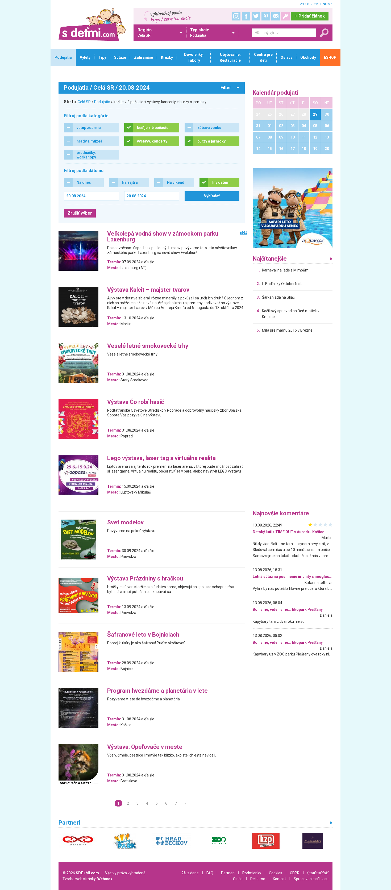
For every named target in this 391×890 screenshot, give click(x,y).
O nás (238, 879)
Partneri (228, 873)
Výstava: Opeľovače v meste (144, 747)
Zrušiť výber (80, 213)
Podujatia (102, 102)
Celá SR (84, 102)
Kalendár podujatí (275, 93)
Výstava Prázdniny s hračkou (145, 579)
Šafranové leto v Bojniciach (143, 635)
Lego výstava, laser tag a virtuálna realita (161, 458)
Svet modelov (125, 523)
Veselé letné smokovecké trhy (147, 346)
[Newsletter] (275, 16)
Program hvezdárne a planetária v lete (157, 691)
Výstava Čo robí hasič (135, 402)
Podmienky (251, 873)
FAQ (209, 873)
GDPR (295, 873)
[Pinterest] (265, 16)
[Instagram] (236, 16)
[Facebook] (246, 16)
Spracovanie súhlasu (311, 879)
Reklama (257, 879)
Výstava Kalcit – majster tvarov (148, 290)
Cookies (275, 873)
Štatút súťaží (317, 873)
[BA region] (292, 208)
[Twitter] (256, 16)
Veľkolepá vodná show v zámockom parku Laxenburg (162, 237)
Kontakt (279, 879)
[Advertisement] (292, 423)
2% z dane (190, 873)
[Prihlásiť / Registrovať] (285, 16)
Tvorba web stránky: (87, 879)
